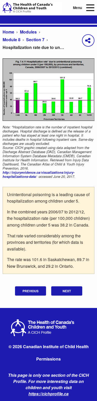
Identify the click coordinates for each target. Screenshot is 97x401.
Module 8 (11, 40)
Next (67, 291)
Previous (31, 291)
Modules (28, 32)
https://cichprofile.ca (48, 394)
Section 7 (35, 40)
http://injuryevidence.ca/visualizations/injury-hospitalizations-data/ (38, 174)
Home (8, 32)
